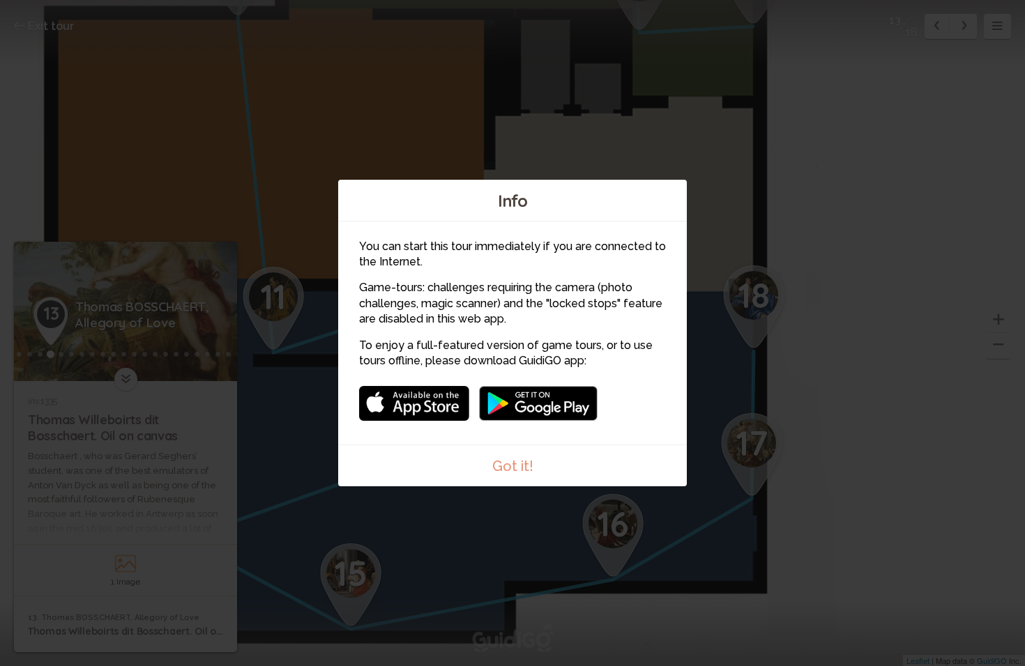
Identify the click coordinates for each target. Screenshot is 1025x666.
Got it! (512, 466)
